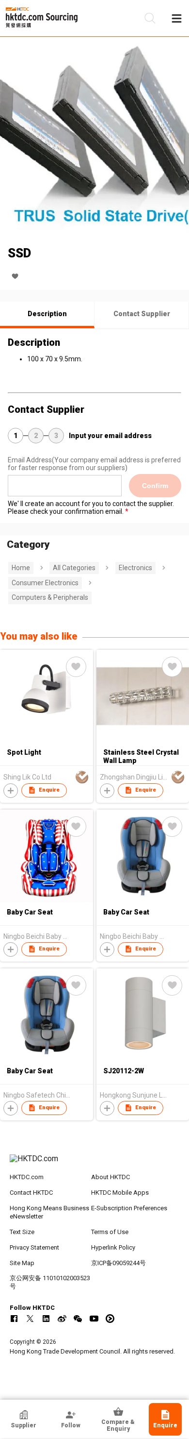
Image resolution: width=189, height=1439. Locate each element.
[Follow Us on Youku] (110, 1318)
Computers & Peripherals (50, 597)
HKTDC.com (27, 1177)
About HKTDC (110, 1177)
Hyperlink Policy (113, 1247)
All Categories (74, 568)
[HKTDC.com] (95, 1163)
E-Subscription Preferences (129, 1208)
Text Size (22, 1232)
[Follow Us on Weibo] (62, 1318)
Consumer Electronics (45, 583)
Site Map (22, 1263)
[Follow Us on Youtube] (94, 1318)
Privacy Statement (34, 1247)
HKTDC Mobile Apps (120, 1192)
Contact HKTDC (31, 1192)
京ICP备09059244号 (118, 1263)
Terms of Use (109, 1232)
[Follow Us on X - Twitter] (30, 1318)
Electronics (135, 568)
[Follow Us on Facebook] (14, 1318)
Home (21, 568)
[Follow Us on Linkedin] (46, 1318)
